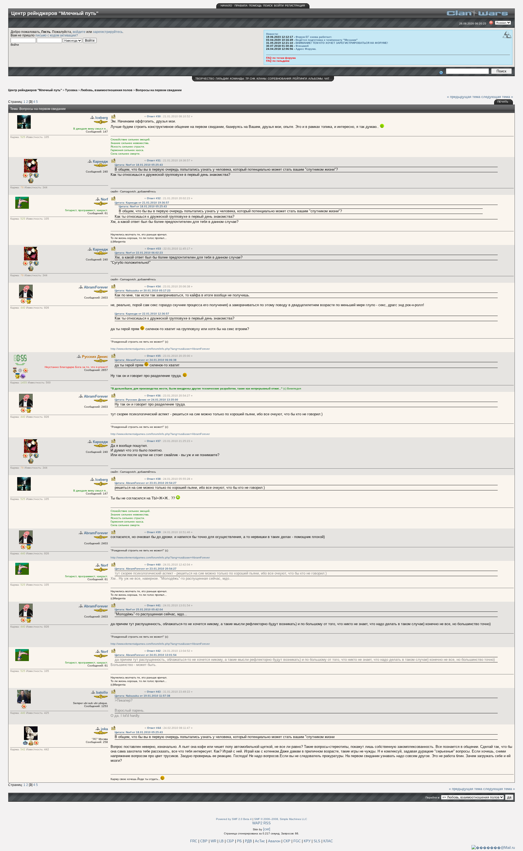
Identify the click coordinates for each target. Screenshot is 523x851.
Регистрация (295, 5)
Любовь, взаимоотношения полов (106, 90)
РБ (240, 841)
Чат (326, 78)
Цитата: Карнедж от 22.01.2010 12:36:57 (142, 313)
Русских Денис (95, 357)
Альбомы (315, 78)
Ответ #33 (154, 248)
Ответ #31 (154, 160)
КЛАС (328, 841)
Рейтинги (300, 78)
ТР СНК (250, 78)
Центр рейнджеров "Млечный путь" (35, 90)
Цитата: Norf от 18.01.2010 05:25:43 (139, 164)
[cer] (266, 829)
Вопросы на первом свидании (159, 90)
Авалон (274, 841)
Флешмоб (302, 45)
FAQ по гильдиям (277, 60)
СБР (231, 841)
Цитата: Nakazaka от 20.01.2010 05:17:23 (143, 290)
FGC (297, 841)
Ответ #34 (154, 286)
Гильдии (222, 78)
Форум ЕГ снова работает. (314, 36)
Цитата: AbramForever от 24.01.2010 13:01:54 (146, 654)
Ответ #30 (154, 116)
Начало (226, 5)
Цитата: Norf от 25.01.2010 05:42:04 (139, 609)
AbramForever (96, 287)
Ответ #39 (154, 532)
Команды (237, 78)
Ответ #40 (154, 564)
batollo (102, 692)
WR (213, 841)
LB (222, 841)
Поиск (268, 5)
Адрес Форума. (306, 48)
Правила (241, 5)
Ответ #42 (154, 650)
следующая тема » (497, 97)
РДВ (249, 841)
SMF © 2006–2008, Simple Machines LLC (280, 819)
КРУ (308, 841)
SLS (317, 841)
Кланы (261, 78)
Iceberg (101, 118)
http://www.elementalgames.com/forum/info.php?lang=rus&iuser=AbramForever (160, 348)
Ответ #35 (154, 355)
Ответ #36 (154, 395)
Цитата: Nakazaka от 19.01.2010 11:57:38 (142, 695)
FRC (193, 841)
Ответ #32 (154, 198)
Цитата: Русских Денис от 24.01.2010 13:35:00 (146, 399)
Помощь (255, 5)
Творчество (204, 78)
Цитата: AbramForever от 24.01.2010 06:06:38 (146, 359)
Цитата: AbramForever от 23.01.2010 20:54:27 (146, 482)
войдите (79, 31)
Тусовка (71, 90)
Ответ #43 (154, 691)
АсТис (260, 841)
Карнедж (100, 161)
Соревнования (279, 78)
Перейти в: (432, 797)
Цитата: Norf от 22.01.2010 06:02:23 (139, 252)
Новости (272, 33)
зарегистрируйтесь (108, 31)
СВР (204, 841)
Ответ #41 (154, 605)
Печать (502, 101)
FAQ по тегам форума (281, 57)
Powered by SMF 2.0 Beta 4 (234, 819)
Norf (104, 199)
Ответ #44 (154, 727)
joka (104, 729)
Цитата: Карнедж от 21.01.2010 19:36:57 (142, 202)
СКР (287, 841)
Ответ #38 (154, 478)
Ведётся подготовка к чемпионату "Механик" (327, 39)
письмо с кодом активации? (56, 35)
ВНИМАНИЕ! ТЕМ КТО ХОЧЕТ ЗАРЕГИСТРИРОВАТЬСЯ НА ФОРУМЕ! (342, 42)
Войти (279, 5)
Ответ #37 (154, 441)
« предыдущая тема (463, 97)
